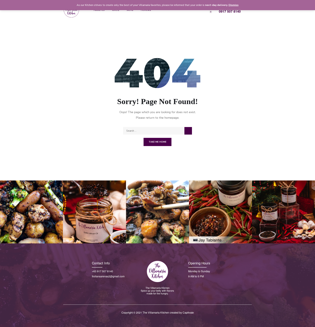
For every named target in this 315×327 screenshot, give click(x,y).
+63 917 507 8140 (102, 271)
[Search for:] (157, 131)
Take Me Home (157, 141)
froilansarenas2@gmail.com (108, 276)
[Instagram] (101, 283)
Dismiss (234, 5)
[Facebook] (94, 283)
